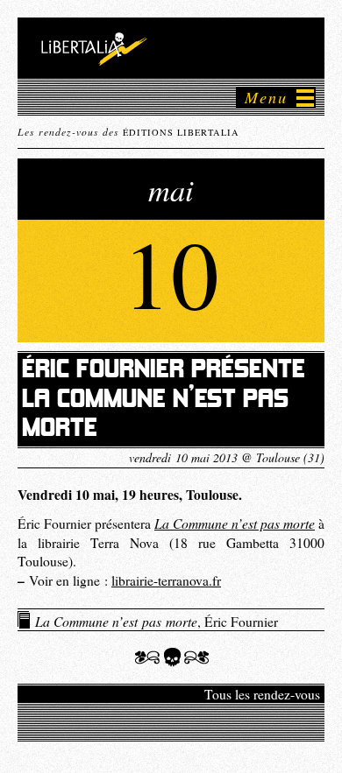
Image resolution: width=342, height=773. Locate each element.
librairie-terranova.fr (166, 580)
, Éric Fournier (156, 620)
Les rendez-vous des (128, 131)
